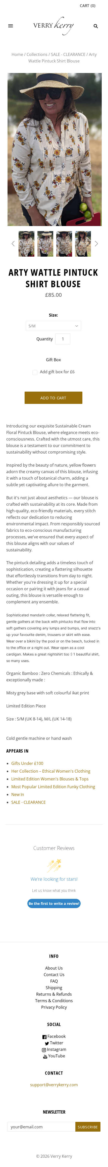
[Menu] (11, 26)
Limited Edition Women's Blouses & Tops (50, 779)
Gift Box (53, 359)
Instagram (56, 1049)
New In (17, 794)
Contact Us (54, 974)
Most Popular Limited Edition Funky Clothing (53, 786)
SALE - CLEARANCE (68, 54)
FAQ (54, 981)
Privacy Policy (54, 1007)
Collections (37, 54)
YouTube (56, 1056)
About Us (54, 968)
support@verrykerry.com (54, 1084)
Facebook (56, 1036)
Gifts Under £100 (27, 763)
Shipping (54, 987)
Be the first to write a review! (54, 903)
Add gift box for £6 (57, 372)
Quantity (44, 339)
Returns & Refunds (54, 994)
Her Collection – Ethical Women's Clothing (50, 771)
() (87, 5)
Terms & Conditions (54, 1000)
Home (17, 54)
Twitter (56, 1043)
